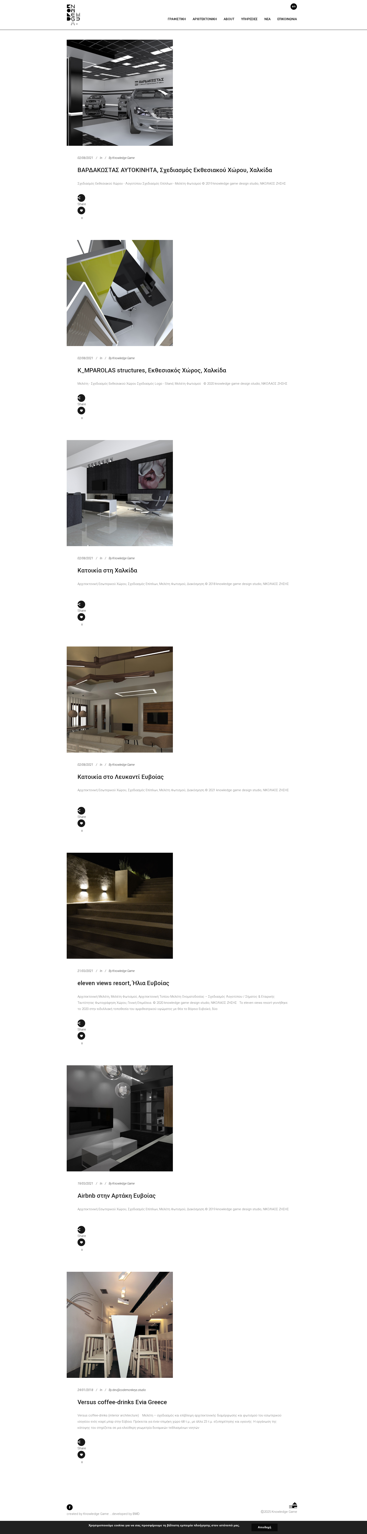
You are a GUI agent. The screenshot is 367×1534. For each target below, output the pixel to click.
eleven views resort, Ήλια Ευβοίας (123, 983)
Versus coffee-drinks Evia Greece (122, 1402)
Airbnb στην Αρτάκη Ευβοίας (117, 1195)
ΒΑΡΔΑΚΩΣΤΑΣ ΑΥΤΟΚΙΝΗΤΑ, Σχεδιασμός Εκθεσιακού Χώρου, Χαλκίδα (175, 170)
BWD (136, 1514)
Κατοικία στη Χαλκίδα (107, 570)
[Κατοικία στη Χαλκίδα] (120, 493)
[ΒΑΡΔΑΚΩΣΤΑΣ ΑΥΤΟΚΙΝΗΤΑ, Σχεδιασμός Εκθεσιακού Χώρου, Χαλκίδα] (120, 93)
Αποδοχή (264, 1527)
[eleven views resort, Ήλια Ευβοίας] (120, 906)
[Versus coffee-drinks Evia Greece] (120, 1325)
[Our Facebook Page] (70, 1509)
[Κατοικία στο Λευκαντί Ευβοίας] (120, 699)
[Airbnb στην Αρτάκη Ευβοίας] (120, 1118)
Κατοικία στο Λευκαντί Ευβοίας (121, 776)
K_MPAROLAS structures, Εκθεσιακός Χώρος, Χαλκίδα (152, 370)
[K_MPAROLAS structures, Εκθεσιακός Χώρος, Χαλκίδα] (120, 293)
